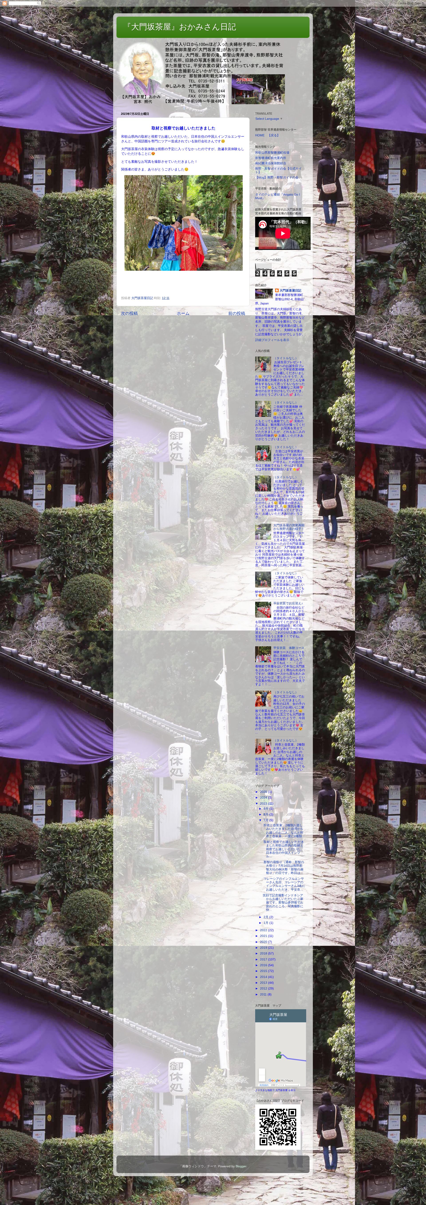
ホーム (183, 313)
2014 (264, 977)
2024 (264, 797)
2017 (264, 959)
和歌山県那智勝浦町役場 (272, 152)
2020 (264, 942)
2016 (264, 965)
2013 (264, 982)
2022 (264, 930)
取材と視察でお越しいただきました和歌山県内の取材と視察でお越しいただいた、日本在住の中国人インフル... (283, 849)
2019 (264, 947)
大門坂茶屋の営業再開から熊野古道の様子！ (288, 527)
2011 (264, 994)
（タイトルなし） (285, 358)
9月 (266, 808)
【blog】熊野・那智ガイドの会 (276, 177)
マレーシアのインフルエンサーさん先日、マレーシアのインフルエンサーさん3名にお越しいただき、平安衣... (284, 884)
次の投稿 (129, 313)
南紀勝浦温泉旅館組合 (270, 163)
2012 (264, 988)
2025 (264, 792)
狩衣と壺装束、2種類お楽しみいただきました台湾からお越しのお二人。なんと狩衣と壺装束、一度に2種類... (284, 831)
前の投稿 (236, 313)
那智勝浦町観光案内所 (270, 158)
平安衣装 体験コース (288, 648)
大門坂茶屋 (281, 1090)
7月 (266, 820)
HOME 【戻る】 (267, 135)
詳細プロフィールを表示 (272, 340)
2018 (264, 953)
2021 (264, 936)
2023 (264, 803)
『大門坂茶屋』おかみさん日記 (179, 26)
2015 (264, 971)
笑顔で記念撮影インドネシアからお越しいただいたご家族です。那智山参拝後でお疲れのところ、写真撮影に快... (283, 902)
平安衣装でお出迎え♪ (288, 603)
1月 (266, 923)
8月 (266, 814)
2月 (266, 917)
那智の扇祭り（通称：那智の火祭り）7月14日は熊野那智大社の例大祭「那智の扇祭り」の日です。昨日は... (283, 867)
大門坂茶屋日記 (290, 290)
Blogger (241, 1166)
